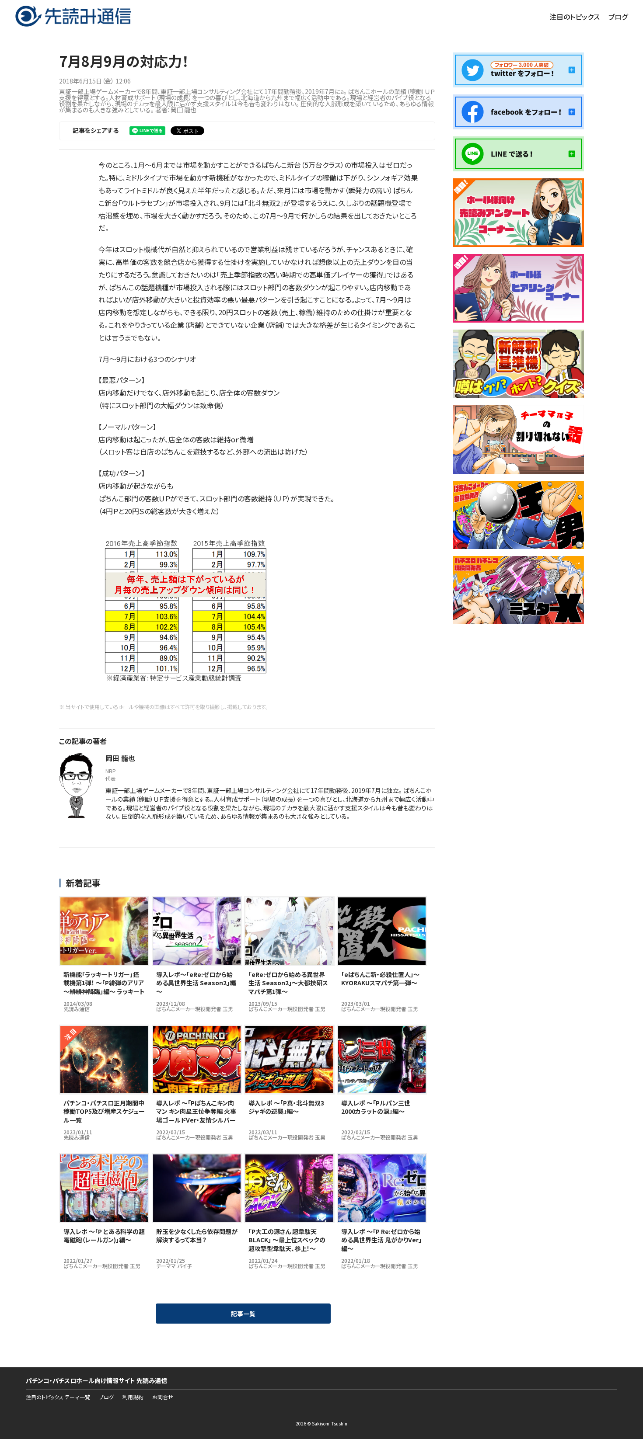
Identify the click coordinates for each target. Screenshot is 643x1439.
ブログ (618, 16)
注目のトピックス (574, 16)
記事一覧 (243, 1313)
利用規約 (132, 1397)
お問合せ (162, 1397)
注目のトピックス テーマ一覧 (58, 1397)
